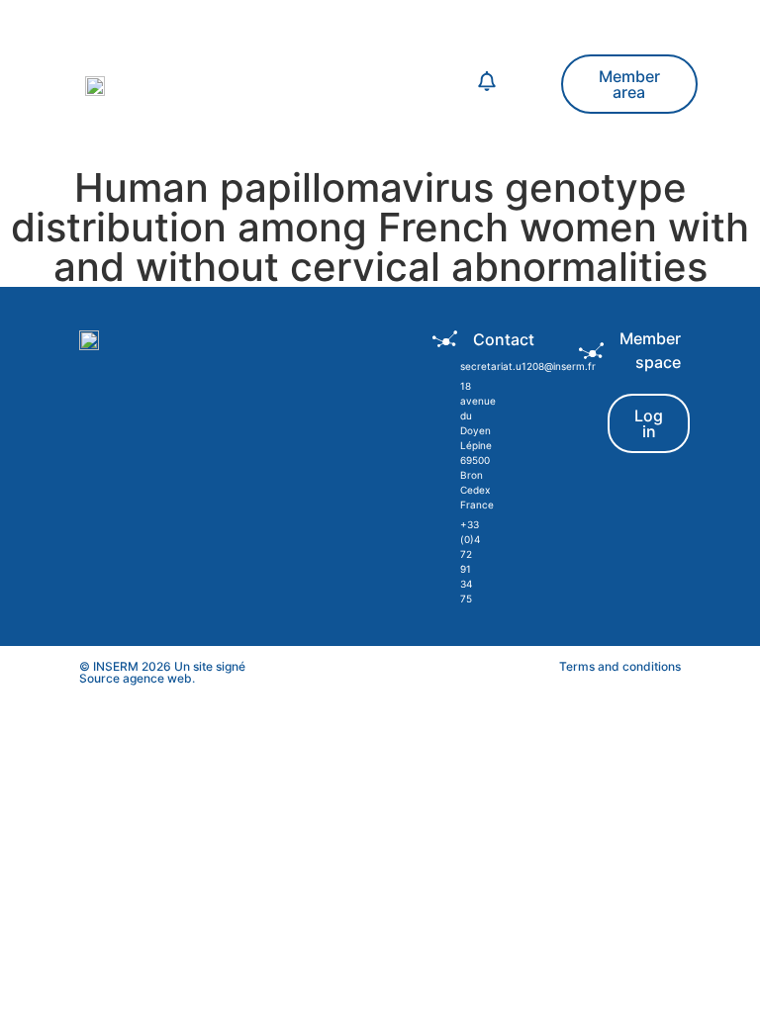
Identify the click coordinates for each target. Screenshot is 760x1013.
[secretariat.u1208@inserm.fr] (444, 366)
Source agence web (135, 678)
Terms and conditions (620, 666)
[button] (323, 84)
